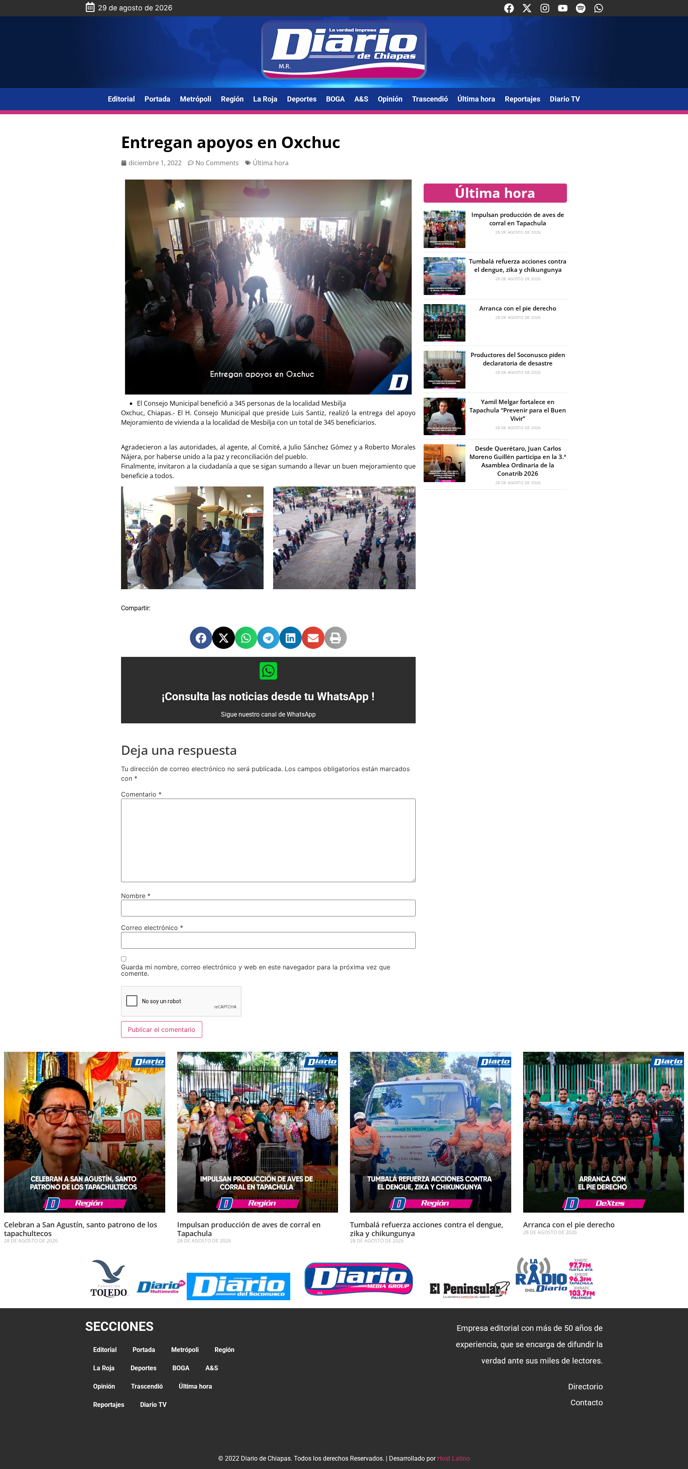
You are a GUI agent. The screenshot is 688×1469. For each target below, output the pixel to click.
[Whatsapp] (599, 8)
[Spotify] (581, 8)
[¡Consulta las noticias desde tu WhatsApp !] (268, 671)
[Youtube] (563, 8)
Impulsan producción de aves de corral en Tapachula (517, 219)
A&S (361, 99)
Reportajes (522, 99)
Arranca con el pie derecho (517, 308)
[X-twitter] (527, 8)
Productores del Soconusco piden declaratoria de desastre (518, 359)
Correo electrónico (152, 927)
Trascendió (430, 99)
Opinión (390, 99)
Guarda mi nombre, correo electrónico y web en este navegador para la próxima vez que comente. (255, 970)
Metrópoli (195, 99)
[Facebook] (509, 8)
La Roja (265, 99)
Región (232, 99)
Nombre (135, 896)
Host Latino (453, 1458)
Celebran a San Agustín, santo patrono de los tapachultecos (80, 1229)
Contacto (587, 1402)
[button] (201, 638)
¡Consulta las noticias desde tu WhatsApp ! (268, 696)
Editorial (121, 99)
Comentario (141, 794)
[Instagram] (545, 8)
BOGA (335, 99)
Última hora (476, 99)
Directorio (585, 1386)
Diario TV (565, 99)
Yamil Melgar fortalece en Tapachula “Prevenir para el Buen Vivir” (517, 410)
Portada (157, 99)
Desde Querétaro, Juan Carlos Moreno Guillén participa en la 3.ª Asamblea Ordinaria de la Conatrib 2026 (517, 460)
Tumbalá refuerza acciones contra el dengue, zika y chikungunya (518, 265)
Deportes (302, 99)
